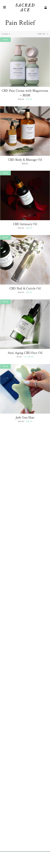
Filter (5, 34)
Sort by (42, 34)
